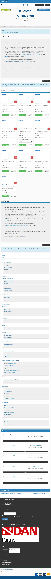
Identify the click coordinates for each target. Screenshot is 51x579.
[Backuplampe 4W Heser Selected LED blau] (26, 125)
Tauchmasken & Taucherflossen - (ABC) (10, 379)
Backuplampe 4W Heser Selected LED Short (9, 159)
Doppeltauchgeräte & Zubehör (10, 363)
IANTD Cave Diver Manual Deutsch (7, 103)
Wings (5, 286)
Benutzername (5, 549)
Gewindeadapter (7, 311)
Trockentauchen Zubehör (9, 398)
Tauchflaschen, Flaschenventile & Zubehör (10, 360)
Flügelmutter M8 (38, 103)
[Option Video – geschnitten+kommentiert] (13, 456)
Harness (6, 283)
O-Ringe (6, 269)
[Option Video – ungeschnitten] (13, 477)
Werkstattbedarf (5, 402)
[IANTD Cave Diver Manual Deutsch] (9, 99)
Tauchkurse (4, 376)
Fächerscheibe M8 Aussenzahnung (39, 129)
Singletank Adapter (8, 290)
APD (24, 61)
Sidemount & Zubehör (6, 341)
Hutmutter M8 (22, 103)
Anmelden (5, 558)
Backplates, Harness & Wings (7, 278)
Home (9, 26)
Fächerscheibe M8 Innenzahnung (42, 159)
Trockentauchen (5, 386)
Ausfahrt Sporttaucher (36, 435)
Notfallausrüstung (7, 421)
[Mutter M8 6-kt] (9, 181)
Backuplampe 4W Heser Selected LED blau (25, 129)
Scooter (3, 348)
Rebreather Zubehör (8, 335)
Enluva (27, 61)
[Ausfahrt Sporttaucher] (13, 435)
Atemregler (23, 26)
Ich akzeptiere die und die (18, 516)
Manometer (6, 321)
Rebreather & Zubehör (6, 332)
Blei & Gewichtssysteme (6, 294)
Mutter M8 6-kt (5, 184)
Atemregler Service (8, 272)
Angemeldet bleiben (6, 555)
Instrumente (4, 318)
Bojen (3, 257)
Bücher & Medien (5, 276)
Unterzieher (6, 393)
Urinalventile (6, 396)
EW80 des (6, 56)
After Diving (6, 424)
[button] (39, 5)
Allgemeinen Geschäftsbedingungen (16, 516)
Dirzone (14, 61)
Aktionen (3, 255)
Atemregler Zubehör (8, 267)
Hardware (6, 314)
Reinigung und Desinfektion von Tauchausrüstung (31, 54)
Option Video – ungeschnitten (35, 476)
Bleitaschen (6, 300)
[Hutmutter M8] (26, 99)
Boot (3, 259)
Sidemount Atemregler (8, 344)
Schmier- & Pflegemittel (9, 412)
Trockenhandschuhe (8, 391)
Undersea (21, 61)
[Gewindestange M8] (9, 125)
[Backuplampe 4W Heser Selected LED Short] (9, 155)
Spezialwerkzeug (7, 414)
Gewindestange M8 (6, 129)
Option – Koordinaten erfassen (36, 445)
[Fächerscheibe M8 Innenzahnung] (42, 155)
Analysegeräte (7, 309)
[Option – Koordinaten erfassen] (13, 445)
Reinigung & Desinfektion (9, 407)
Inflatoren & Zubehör (8, 288)
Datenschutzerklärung (31, 516)
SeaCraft (7, 61)
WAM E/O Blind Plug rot (24, 159)
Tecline (11, 61)
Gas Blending (4, 306)
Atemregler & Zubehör (15, 26)
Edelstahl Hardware (6, 304)
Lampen (3, 325)
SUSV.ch (24, 71)
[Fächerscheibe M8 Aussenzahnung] (42, 125)
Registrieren (4, 560)
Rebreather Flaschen (8, 337)
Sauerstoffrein (7, 410)
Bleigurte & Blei (7, 297)
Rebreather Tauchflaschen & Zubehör (11, 370)
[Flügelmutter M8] (42, 99)
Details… (25, 440)
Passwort (3, 552)
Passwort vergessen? (6, 564)
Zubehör (3, 418)
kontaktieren (23, 52)
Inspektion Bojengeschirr (36, 466)
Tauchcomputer (7, 356)
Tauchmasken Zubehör (9, 382)
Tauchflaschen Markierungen (10, 365)
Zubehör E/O (7, 328)
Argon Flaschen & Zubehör (9, 368)
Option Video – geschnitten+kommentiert (36, 456)
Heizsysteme (6, 389)
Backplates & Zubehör (8, 281)
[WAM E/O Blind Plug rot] (26, 155)
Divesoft (17, 61)
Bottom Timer (7, 354)
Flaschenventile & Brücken (9, 372)
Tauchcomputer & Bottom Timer (8, 351)
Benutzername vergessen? (7, 562)
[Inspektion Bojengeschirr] (13, 466)
